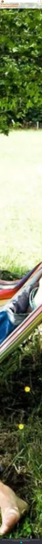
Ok (21, 542)
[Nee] (40, 541)
